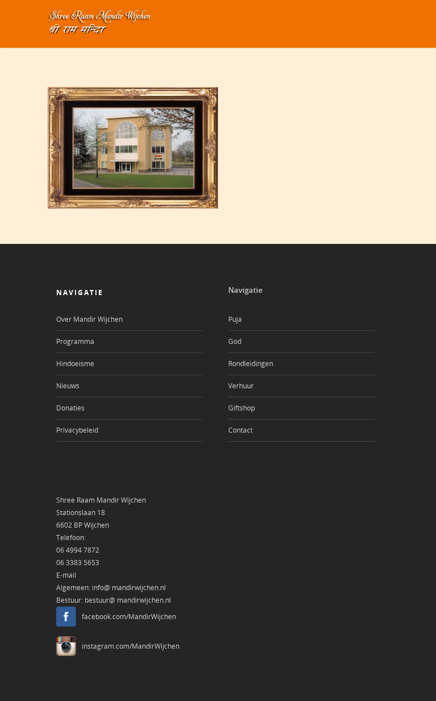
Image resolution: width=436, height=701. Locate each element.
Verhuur (241, 386)
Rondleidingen (250, 363)
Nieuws (67, 386)
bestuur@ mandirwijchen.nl (128, 600)
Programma (75, 341)
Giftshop (241, 408)
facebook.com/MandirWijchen (129, 616)
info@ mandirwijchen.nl (129, 587)
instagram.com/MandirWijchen (130, 646)
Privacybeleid (77, 430)
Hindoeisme (75, 363)
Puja (235, 319)
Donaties (70, 408)
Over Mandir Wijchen (89, 319)
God (234, 341)
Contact (240, 430)
